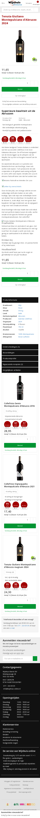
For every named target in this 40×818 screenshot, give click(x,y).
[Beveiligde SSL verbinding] (23, 804)
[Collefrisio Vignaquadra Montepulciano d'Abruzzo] (20, 468)
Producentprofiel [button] (9, 358)
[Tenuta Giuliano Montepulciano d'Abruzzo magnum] (20, 549)
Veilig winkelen (14, 785)
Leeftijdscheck (29, 788)
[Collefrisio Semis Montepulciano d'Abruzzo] (20, 387)
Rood (20, 308)
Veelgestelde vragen (10, 743)
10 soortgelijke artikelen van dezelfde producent (19, 104)
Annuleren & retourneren (12, 737)
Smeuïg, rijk (10, 572)
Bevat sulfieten (24, 337)
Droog (20, 311)
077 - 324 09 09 (23, 626)
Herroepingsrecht (25, 792)
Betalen (6, 734)
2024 (20, 321)
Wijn (20, 305)
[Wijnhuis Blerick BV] (15, 3)
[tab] (20, 300)
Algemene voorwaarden (12, 788)
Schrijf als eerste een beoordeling (14, 101)
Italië (20, 313)
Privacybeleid (11, 792)
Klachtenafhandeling (10, 740)
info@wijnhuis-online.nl (11, 689)
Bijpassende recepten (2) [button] (13, 364)
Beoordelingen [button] (8, 352)
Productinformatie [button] (10, 300)
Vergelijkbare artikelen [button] (12, 370)
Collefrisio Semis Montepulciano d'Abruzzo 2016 (19, 404)
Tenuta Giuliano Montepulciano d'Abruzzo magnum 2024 (20, 565)
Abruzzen (21, 316)
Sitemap (25, 785)
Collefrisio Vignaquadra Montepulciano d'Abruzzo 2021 (19, 485)
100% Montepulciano (26, 334)
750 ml (20, 327)
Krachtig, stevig (11, 411)
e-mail (12, 628)
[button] (12, 139)
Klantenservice (8, 729)
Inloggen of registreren (12, 781)
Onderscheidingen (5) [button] (11, 347)
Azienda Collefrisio (25, 319)
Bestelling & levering (10, 732)
